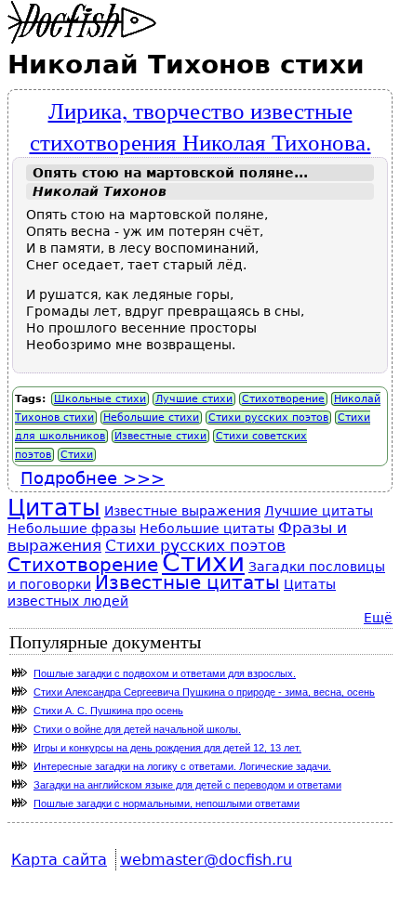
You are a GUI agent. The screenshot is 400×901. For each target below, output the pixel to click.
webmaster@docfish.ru (206, 859)
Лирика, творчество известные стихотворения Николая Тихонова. (200, 125)
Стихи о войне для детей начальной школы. (137, 729)
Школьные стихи (100, 399)
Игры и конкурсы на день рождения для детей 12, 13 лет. (167, 747)
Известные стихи (160, 436)
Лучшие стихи (194, 399)
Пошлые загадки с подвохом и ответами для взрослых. (164, 673)
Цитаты (53, 507)
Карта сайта (59, 859)
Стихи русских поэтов (268, 417)
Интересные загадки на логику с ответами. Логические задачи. (182, 766)
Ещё (378, 617)
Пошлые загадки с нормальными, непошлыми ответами (166, 803)
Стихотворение (283, 399)
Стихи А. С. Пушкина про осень (108, 710)
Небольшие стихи (151, 417)
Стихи (76, 455)
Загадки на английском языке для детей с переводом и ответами (187, 784)
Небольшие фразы (71, 528)
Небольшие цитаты (207, 528)
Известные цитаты (187, 583)
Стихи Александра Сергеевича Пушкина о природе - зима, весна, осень (204, 692)
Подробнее (92, 478)
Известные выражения (182, 510)
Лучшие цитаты (318, 510)
